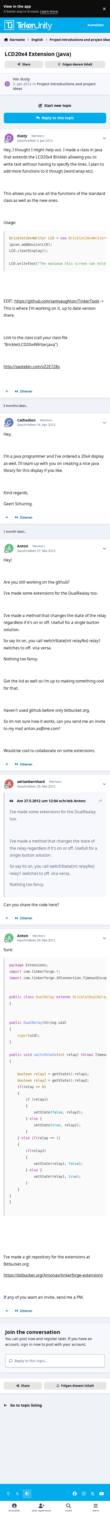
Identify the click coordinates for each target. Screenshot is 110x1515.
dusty (25, 79)
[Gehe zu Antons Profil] (9, 548)
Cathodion (26, 420)
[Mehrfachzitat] (7, 391)
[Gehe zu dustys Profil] (7, 84)
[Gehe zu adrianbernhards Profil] (9, 783)
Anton (22, 546)
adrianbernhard (31, 781)
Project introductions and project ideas (54, 86)
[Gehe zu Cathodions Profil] (9, 422)
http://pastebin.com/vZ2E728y (32, 366)
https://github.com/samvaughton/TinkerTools (56, 301)
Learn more (10, 8)
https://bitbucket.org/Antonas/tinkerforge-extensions (53, 1275)
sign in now (31, 1344)
